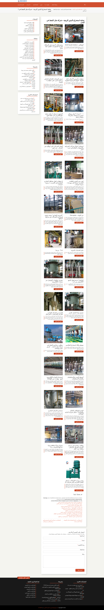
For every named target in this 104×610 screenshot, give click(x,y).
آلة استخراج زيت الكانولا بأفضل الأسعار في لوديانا (72, 509)
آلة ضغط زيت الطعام (29, 25)
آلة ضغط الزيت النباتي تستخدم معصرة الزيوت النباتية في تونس (70, 502)
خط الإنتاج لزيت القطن (29, 52)
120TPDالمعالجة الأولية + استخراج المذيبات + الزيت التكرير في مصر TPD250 (27, 83)
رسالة (83, 554)
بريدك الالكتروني (81, 545)
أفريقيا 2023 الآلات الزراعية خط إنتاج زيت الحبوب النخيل (71, 512)
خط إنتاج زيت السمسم (29, 45)
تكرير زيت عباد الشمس (29, 42)
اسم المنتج (82, 535)
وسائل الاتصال (54, 4)
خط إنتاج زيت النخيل (29, 46)
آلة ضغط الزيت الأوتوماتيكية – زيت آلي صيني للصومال (72, 508)
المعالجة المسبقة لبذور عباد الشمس (26, 57)
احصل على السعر (79, 51)
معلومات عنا (47, 4)
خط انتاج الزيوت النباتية (29, 28)
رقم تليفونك (82, 549)
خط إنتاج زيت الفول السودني (27, 43)
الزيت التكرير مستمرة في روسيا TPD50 (51, 585)
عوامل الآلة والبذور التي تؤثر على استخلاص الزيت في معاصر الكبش (69, 503)
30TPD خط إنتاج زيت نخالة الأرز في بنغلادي (51, 600)
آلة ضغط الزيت (30, 24)
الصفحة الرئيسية (21, 4)
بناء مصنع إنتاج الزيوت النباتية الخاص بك (50, 607)
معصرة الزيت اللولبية (29, 51)
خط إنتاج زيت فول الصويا (28, 54)
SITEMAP (40, 607)
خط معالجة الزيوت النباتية (28, 30)
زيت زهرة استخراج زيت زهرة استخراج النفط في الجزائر (71, 506)
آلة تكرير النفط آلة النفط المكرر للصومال (74, 515)
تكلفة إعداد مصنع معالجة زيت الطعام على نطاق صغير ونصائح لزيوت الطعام (68, 513)
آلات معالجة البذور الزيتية (28, 22)
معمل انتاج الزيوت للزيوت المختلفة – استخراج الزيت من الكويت (70, 516)
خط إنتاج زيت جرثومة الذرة (28, 49)
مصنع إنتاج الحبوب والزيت (28, 31)
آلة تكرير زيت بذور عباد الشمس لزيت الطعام (73, 510)
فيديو (41, 4)
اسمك (82, 540)
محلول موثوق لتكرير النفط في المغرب (74, 505)
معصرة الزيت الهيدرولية (28, 48)
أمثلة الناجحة (35, 4)
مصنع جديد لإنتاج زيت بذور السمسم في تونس (73, 598)
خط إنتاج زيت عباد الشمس (28, 55)
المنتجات (28, 4)
